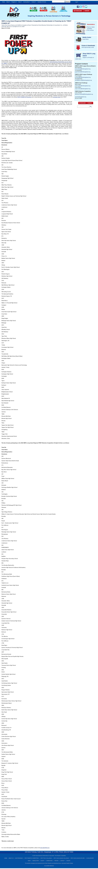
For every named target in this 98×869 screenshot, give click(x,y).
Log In (76, 2)
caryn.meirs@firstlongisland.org (82, 88)
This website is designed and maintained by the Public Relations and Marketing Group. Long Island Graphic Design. (49, 863)
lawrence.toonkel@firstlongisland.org (84, 94)
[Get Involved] (78, 12)
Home (3, 2)
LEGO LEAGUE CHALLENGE (61, 858)
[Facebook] (78, 7)
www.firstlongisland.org (80, 96)
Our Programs (19, 858)
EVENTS (42, 860)
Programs (13, 2)
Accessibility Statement (49, 865)
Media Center (87, 37)
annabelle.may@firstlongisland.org (83, 80)
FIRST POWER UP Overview (24, 97)
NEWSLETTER (35, 860)
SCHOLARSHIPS (90, 858)
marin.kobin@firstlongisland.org (82, 85)
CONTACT (62, 860)
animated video (56, 97)
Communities (26, 2)
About (7, 2)
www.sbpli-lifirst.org (44, 847)
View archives (90, 30)
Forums (56, 860)
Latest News (86, 39)
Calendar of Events (42, 2)
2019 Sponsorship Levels (88, 47)
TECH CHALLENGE (46, 858)
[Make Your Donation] (87, 12)
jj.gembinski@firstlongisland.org (82, 71)
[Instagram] (83, 7)
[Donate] (90, 104)
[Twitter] (80, 7)
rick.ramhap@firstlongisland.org (82, 68)
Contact (33, 2)
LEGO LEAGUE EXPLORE (78, 858)
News (19, 2)
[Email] (86, 7)
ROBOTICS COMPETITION (32, 858)
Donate (68, 860)
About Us (11, 858)
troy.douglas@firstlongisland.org (83, 77)
